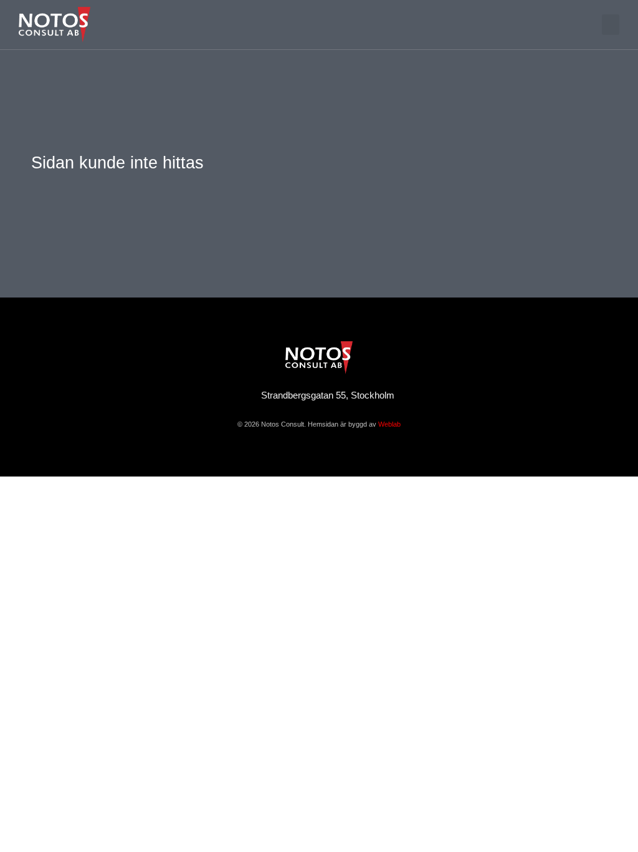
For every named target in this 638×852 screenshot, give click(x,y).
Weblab (389, 424)
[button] (610, 24)
